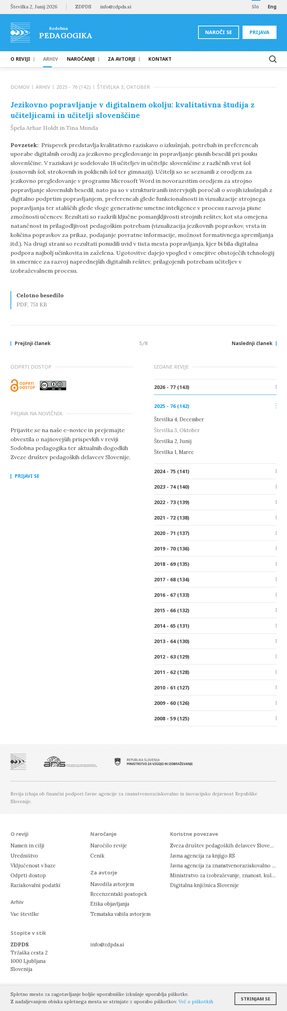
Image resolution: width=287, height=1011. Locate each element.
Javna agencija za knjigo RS (202, 855)
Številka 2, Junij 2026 (33, 7)
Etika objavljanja (109, 903)
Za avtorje (121, 59)
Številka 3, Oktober (123, 87)
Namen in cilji (27, 845)
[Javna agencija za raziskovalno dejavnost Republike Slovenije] (70, 762)
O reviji (20, 59)
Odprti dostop (28, 875)
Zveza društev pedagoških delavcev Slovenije (224, 845)
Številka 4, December (179, 419)
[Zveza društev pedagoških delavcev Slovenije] (18, 762)
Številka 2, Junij (172, 441)
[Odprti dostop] (22, 385)
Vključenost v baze (33, 865)
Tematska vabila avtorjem (120, 914)
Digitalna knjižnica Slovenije (204, 885)
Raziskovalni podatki (35, 885)
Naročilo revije (108, 845)
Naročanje (81, 59)
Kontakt (160, 59)
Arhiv (50, 59)
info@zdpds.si (107, 944)
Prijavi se (27, 476)
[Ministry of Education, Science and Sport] (153, 762)
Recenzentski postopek (118, 894)
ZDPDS (83, 7)
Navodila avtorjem (112, 884)
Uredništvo (24, 855)
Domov (19, 87)
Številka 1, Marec (174, 452)
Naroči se (218, 32)
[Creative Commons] (53, 385)
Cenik (97, 855)
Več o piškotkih (195, 1001)
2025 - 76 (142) (73, 87)
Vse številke (24, 914)
